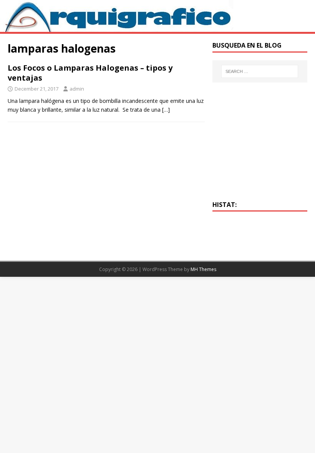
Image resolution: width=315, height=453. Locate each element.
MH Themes (203, 269)
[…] (166, 109)
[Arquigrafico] (116, 27)
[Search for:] (259, 71)
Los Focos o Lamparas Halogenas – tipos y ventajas (90, 73)
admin (77, 88)
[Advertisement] (259, 145)
